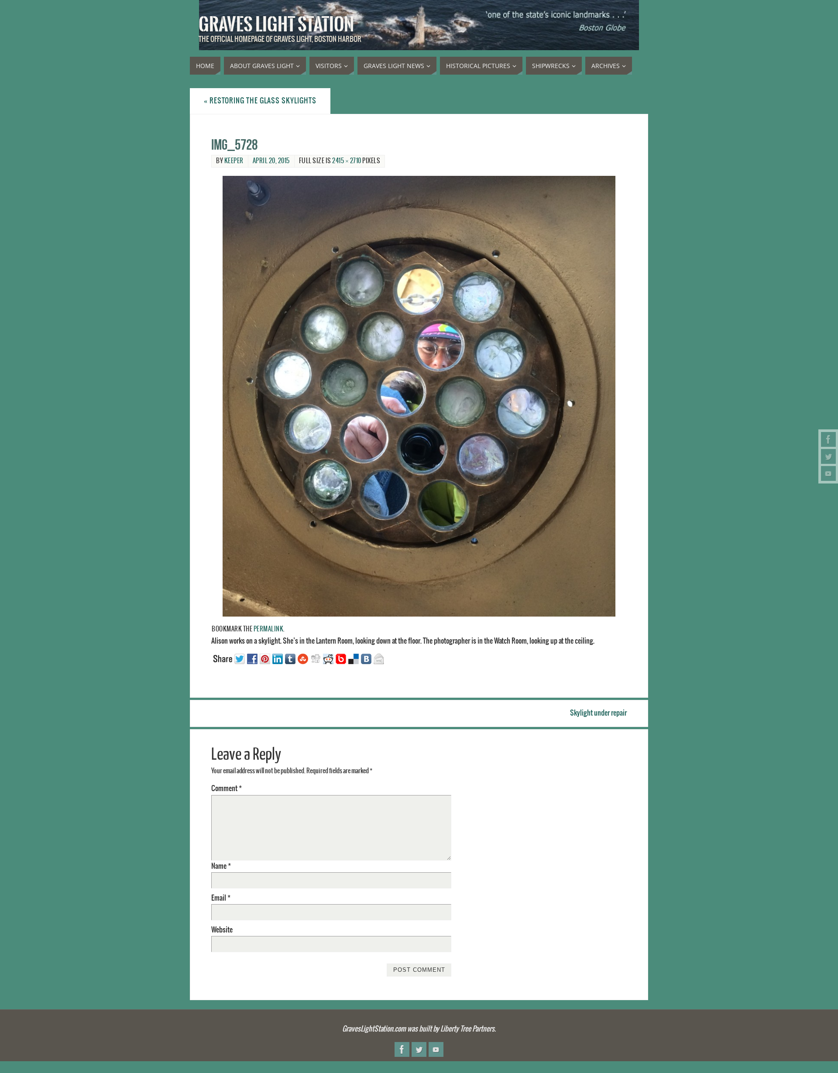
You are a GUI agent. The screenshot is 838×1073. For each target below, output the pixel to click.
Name (221, 866)
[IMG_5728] (419, 396)
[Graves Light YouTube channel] (828, 473)
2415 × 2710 (346, 161)
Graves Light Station (276, 24)
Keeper (234, 161)
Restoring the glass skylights (260, 101)
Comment (226, 788)
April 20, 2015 (271, 161)
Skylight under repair (598, 713)
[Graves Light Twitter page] (828, 456)
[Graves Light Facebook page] (828, 439)
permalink (269, 629)
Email (220, 898)
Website (222, 930)
